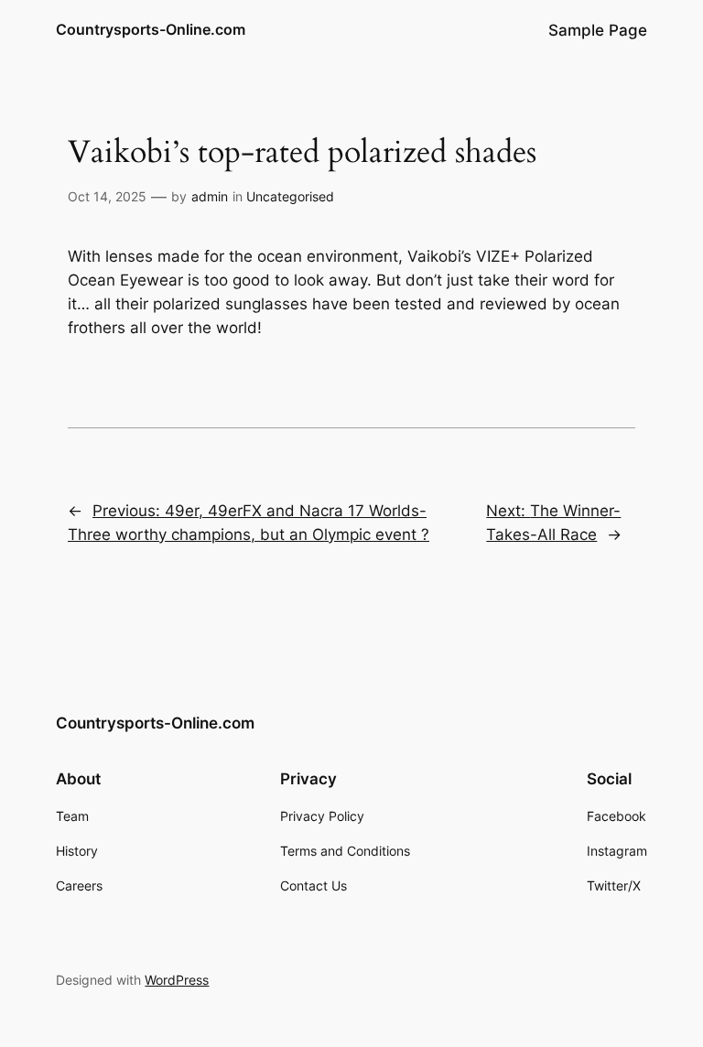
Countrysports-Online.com (150, 29)
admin (209, 196)
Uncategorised (290, 196)
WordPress (177, 980)
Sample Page (597, 30)
